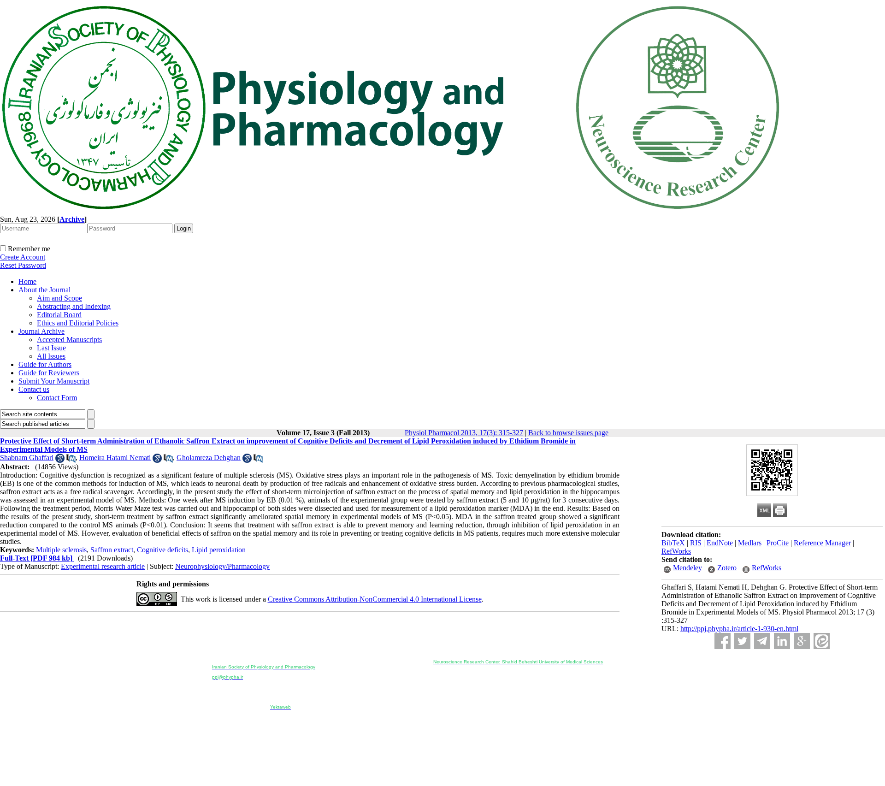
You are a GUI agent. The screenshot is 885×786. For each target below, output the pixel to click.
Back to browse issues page (568, 433)
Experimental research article (103, 566)
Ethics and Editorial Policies (77, 323)
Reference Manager (822, 543)
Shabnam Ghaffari (26, 457)
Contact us (33, 389)
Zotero (727, 568)
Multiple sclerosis (61, 550)
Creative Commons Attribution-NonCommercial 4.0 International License (375, 599)
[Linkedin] (782, 641)
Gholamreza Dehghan (209, 457)
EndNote (720, 543)
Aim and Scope (59, 298)
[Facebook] (722, 641)
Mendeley (687, 568)
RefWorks (676, 551)
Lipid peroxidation (219, 550)
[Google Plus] (802, 641)
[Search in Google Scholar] (60, 460)
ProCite (778, 543)
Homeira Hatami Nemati (115, 457)
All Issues (51, 356)
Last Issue (51, 348)
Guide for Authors (44, 364)
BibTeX (673, 543)
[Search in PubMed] (71, 460)
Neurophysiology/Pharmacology (222, 566)
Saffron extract (111, 550)
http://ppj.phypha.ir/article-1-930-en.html (739, 628)
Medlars (749, 543)
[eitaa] (822, 641)
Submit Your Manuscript (53, 381)
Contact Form (57, 398)
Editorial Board (59, 315)
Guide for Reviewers (48, 373)
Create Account (22, 257)
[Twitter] (742, 641)
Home (27, 281)
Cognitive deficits (162, 550)
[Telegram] (762, 641)
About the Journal (44, 290)
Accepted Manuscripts (69, 339)
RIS (696, 543)
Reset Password (23, 265)
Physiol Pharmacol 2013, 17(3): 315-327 (464, 433)
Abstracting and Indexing (74, 306)
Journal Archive (41, 331)
